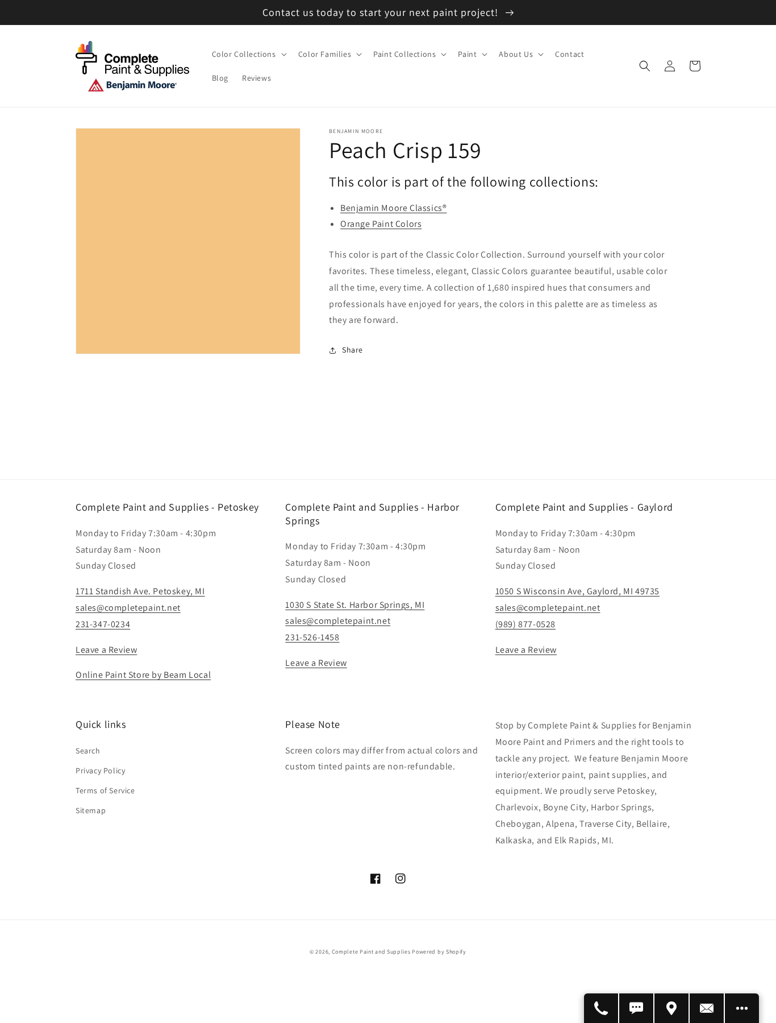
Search (88, 750)
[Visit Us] (672, 1008)
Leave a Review (106, 650)
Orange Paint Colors (381, 224)
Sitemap (91, 810)
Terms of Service (105, 790)
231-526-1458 (312, 637)
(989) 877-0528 (525, 624)
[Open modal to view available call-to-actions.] (742, 1008)
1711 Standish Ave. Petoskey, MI (140, 591)
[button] (248, 54)
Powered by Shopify (439, 951)
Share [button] (352, 350)
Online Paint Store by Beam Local (143, 675)
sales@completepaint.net (128, 608)
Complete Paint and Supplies (371, 951)
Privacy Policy (100, 770)
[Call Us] (601, 1008)
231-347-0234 (103, 624)
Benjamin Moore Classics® (393, 208)
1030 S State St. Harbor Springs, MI (354, 605)
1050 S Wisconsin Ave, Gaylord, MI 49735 (577, 591)
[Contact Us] (707, 1008)
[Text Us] (636, 1008)
